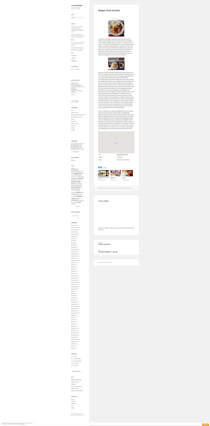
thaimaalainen (74, 202)
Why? (72, 52)
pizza (76, 194)
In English (73, 401)
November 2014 (74, 335)
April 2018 (73, 245)
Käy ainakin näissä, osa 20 (76, 117)
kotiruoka (79, 185)
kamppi (80, 179)
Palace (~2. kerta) (74, 123)
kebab (77, 183)
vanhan (109, 39)
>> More (73, 94)
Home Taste (113, 177)
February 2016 (74, 302)
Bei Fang (73, 128)
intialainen (82, 176)
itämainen (80, 178)
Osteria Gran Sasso (75, 84)
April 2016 (73, 297)
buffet (73, 169)
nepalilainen (73, 192)
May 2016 (73, 295)
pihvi (74, 194)
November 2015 (74, 308)
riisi (75, 196)
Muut (72, 405)
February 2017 (74, 275)
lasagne (81, 187)
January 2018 (74, 251)
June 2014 (73, 346)
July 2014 (73, 343)
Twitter (73, 58)
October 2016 (74, 284)
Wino (72, 110)
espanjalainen (81, 171)
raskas (72, 196)
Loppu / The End (74, 112)
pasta (82, 192)
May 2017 (73, 269)
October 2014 (74, 337)
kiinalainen (73, 185)
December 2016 (74, 280)
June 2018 (73, 240)
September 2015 (74, 313)
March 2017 (73, 273)
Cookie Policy (23, 424)
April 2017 (73, 271)
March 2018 (73, 247)
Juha (106, 188)
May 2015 (73, 321)
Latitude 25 (73, 121)
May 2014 (73, 348)
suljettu (77, 198)
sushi (80, 200)
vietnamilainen (73, 203)
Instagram (74, 60)
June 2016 (73, 293)
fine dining (73, 175)
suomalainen (75, 200)
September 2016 (74, 286)
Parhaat (72, 408)
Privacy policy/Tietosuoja (76, 386)
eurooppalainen (77, 173)
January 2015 (74, 330)
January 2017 (74, 278)
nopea (78, 192)
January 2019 (74, 225)
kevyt (79, 184)
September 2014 (74, 339)
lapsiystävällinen (75, 187)
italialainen (74, 178)
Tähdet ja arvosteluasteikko (77, 390)
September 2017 (74, 260)
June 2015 (73, 319)
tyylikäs (79, 202)
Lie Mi (123, 177)
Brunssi (72, 399)
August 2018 (73, 236)
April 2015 (73, 324)
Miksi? (72, 39)
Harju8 (72, 119)
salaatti (79, 196)
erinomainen (75, 171)
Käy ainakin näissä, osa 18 (76, 147)
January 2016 (74, 304)
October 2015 (74, 310)
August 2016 (73, 289)
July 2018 (73, 238)
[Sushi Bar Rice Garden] (103, 173)
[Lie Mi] (127, 173)
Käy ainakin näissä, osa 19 (76, 146)
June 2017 (73, 267)
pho (71, 194)
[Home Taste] (115, 173)
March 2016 (73, 300)
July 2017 (73, 264)
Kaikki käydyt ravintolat (76, 379)
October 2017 (74, 258)
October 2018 (74, 232)
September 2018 (74, 234)
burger (77, 169)
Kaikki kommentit (75, 382)
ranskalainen (80, 194)
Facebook (74, 55)
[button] (116, 28)
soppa (73, 198)
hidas (79, 176)
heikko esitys (78, 175)
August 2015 (73, 315)
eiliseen (123, 88)
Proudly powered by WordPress (105, 262)
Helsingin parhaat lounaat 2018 (77, 114)
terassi (83, 200)
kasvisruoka (75, 182)
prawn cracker (124, 76)
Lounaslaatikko (76, 5)
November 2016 (74, 282)
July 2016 (73, 291)
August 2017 (73, 262)
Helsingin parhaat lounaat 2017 (77, 149)
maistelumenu (73, 190)
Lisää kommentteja (76, 371)
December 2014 (74, 332)
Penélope (73, 130)
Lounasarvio (73, 403)
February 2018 (74, 249)
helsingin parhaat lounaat (74, 176)
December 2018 (74, 227)
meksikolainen (78, 190)
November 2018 (74, 229)
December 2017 (74, 253)
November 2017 (74, 256)
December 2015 (74, 306)
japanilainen (73, 179)
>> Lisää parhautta (75, 151)
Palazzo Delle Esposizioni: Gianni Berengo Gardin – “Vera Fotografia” (77, 87)
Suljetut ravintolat (75, 388)
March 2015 (73, 326)
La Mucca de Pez (74, 82)
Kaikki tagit (78, 206)
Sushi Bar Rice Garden (103, 177)
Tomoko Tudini (74, 89)
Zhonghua (73, 160)
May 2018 (73, 243)
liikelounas (74, 189)
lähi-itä (78, 189)
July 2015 (73, 317)
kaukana (73, 184)
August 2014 (73, 341)
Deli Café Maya (78, 358)
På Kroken (73, 125)
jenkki (78, 179)
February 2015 (74, 328)
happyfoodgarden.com (122, 154)
